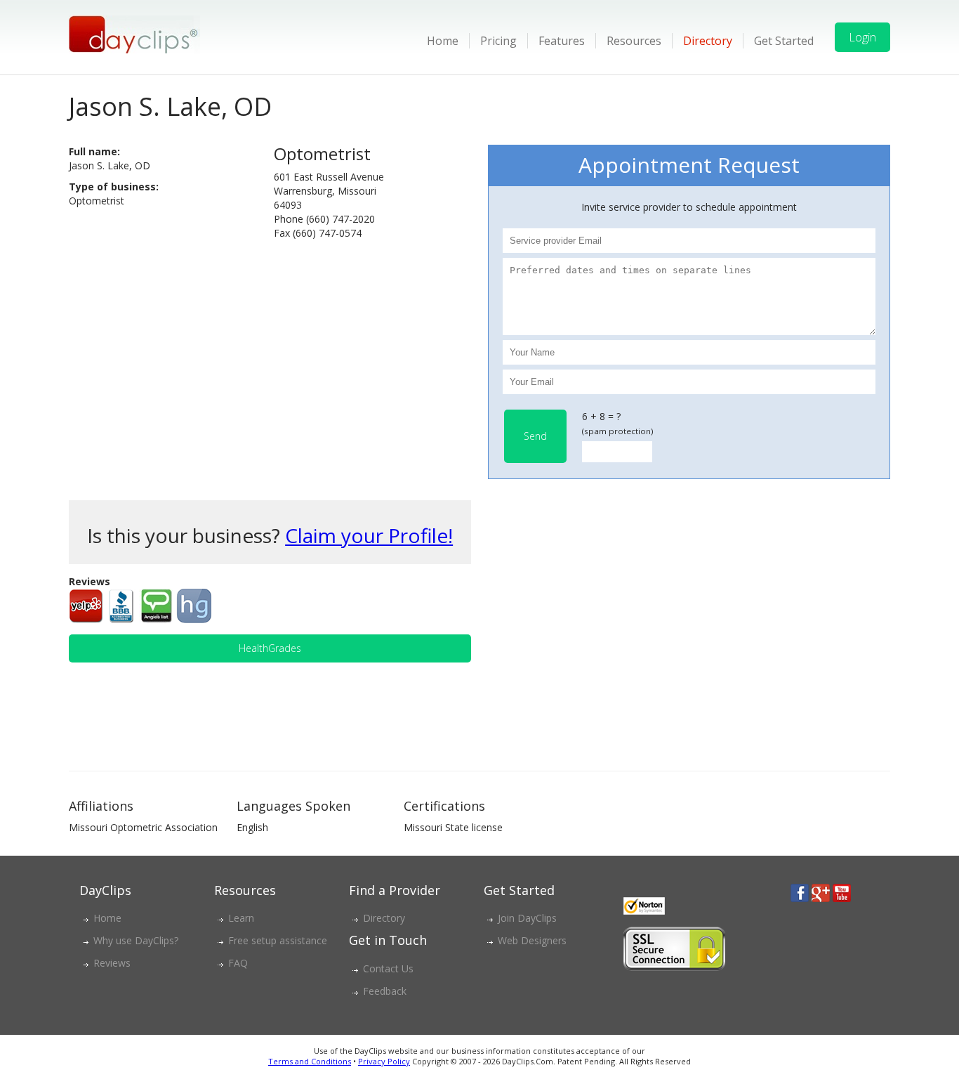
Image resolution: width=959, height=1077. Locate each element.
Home (442, 40)
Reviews (112, 963)
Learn (241, 918)
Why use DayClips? (135, 940)
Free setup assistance (277, 940)
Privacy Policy (384, 1061)
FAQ (238, 963)
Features (561, 40)
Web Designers (532, 940)
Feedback (384, 991)
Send (535, 436)
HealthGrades (270, 648)
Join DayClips (527, 918)
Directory (707, 40)
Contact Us (388, 968)
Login (862, 37)
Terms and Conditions (309, 1061)
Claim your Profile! (369, 535)
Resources (634, 40)
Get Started (784, 40)
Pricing (498, 40)
